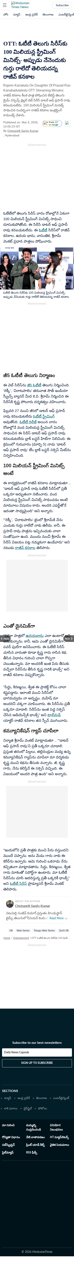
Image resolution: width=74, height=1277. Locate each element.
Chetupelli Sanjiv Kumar (22, 130)
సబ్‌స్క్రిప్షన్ (8, 1145)
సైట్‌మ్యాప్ (8, 1152)
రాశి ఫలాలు (10, 1108)
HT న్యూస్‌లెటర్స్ (59, 1137)
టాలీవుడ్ (54, 715)
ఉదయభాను (35, 636)
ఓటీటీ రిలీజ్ (28, 422)
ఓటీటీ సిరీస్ (18, 884)
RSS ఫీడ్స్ (31, 1152)
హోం (5, 14)
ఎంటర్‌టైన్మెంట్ (61, 1098)
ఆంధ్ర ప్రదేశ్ (31, 14)
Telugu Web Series (44, 930)
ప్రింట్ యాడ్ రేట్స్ (35, 1145)
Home (6, 938)
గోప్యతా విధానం (11, 1137)
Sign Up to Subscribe (37, 1063)
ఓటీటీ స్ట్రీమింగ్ (44, 416)
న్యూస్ (16, 14)
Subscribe (62, 5)
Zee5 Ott (63, 930)
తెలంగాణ (48, 14)
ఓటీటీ (43, 230)
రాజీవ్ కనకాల (25, 548)
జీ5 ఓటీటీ (34, 385)
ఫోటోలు (42, 1108)
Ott (11, 930)
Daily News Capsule (16, 1052)
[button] (4, 5)
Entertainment (21, 938)
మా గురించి (8, 1125)
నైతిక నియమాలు (59, 1145)
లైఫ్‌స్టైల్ (28, 1108)
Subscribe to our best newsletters (37, 1042)
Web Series (23, 930)
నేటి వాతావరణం (35, 1137)
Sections (10, 1091)
